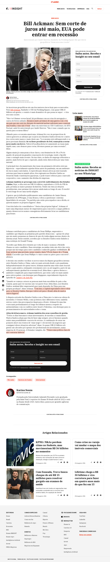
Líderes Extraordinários (32, 516)
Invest (8, 543)
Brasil (8, 519)
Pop (44, 533)
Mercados (61, 9)
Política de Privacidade (34, 367)
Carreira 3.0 (68, 528)
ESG (88, 9)
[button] (3, 272)
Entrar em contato (85, 535)
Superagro (27, 539)
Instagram (82, 523)
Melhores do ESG (29, 542)
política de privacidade (46, 559)
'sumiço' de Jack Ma (24, 277)
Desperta (67, 531)
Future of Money (48, 523)
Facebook (82, 526)
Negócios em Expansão (32, 546)
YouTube (82, 516)
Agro (65, 545)
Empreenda (68, 548)
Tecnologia (71, 9)
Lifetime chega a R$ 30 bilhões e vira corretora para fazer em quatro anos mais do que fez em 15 (92, 129)
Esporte (45, 519)
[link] (3, 276)
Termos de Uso (24, 367)
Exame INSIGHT (11, 533)
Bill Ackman (15, 110)
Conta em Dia (28, 519)
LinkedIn (82, 519)
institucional (12, 559)
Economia (9, 526)
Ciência (45, 516)
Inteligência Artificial (13, 540)
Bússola (27, 526)
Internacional (40, 380)
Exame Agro (10, 537)
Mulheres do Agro (30, 523)
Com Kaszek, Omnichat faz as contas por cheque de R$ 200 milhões (91, 137)
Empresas (80, 9)
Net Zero (45, 530)
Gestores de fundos (25, 380)
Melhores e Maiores (30, 535)
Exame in (67, 524)
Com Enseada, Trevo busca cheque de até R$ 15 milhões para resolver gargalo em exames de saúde (91, 119)
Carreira (9, 523)
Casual (45, 512)
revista (67, 517)
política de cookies (32, 559)
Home (8, 516)
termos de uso (21, 559)
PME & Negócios (11, 547)
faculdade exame (70, 512)
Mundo (45, 526)
